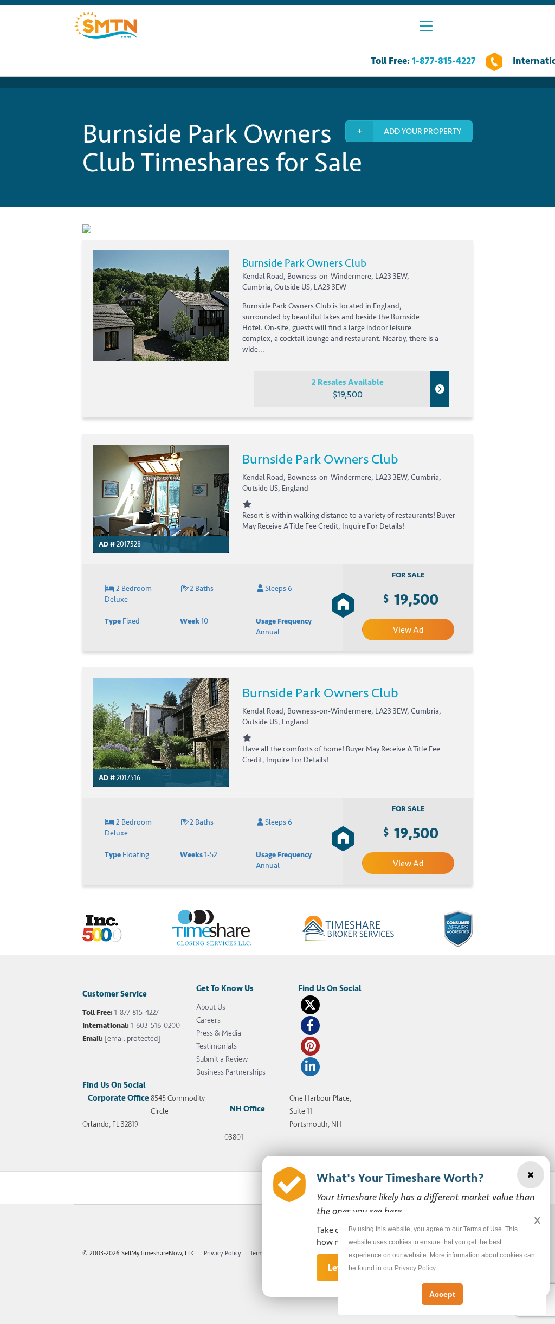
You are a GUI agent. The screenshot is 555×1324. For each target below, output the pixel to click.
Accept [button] (442, 1294)
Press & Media (218, 1033)
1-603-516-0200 (155, 1025)
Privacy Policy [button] (415, 1268)
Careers (208, 1020)
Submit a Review (222, 1059)
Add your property (422, 131)
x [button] (537, 1219)
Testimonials (216, 1046)
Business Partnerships (231, 1072)
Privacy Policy (222, 1253)
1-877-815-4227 (444, 61)
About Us (210, 1007)
